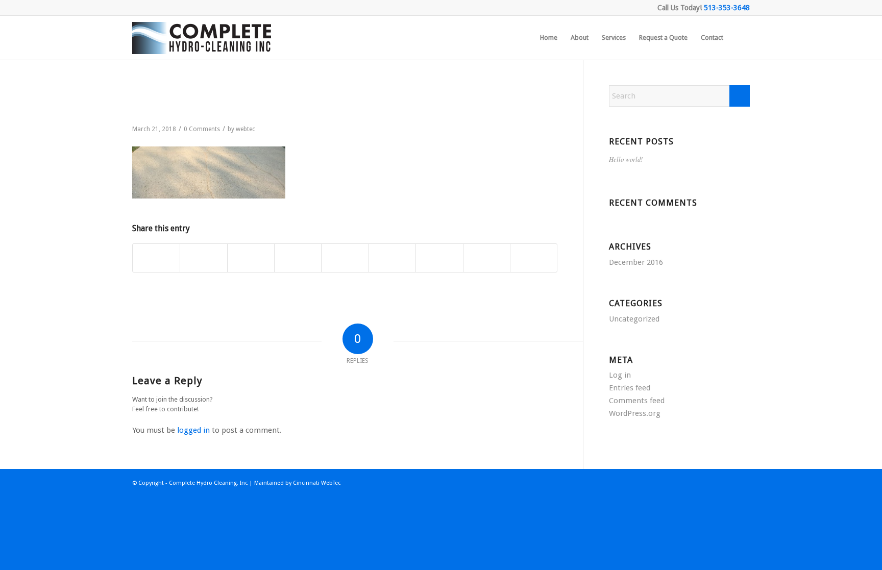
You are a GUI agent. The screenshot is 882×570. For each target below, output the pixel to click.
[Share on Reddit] (486, 258)
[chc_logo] (203, 38)
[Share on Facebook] (156, 258)
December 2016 (636, 262)
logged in (193, 430)
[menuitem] (548, 38)
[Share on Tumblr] (392, 258)
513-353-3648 (727, 8)
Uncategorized (634, 319)
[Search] (740, 38)
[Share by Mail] (533, 258)
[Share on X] (203, 258)
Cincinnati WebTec (316, 483)
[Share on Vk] (439, 258)
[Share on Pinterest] (298, 258)
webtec (245, 129)
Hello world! (626, 159)
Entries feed (629, 387)
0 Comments (202, 129)
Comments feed (637, 400)
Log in (620, 375)
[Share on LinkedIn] (345, 258)
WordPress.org (634, 413)
